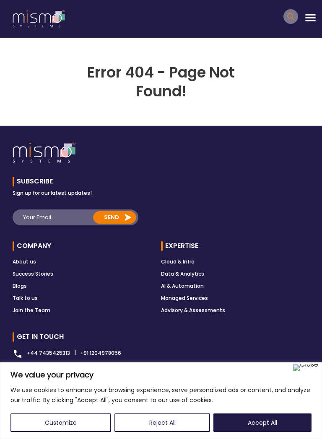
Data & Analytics (182, 273)
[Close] (305, 367)
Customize (61, 422)
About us (24, 261)
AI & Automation (182, 285)
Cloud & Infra (178, 261)
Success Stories (33, 273)
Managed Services (184, 298)
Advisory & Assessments (193, 310)
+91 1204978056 (100, 352)
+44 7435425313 (48, 352)
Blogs (20, 285)
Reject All (162, 422)
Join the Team (31, 310)
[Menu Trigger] (310, 17)
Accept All (262, 422)
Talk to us (25, 298)
